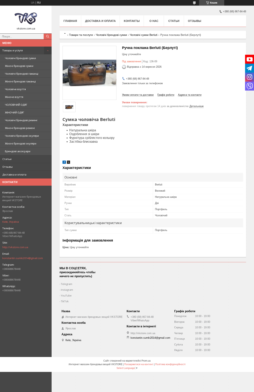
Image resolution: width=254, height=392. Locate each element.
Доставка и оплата (14, 174)
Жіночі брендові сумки (19, 66)
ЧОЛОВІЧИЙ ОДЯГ (16, 104)
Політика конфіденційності (170, 364)
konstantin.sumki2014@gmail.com (22, 258)
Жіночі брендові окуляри (20, 143)
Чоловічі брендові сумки (20, 58)
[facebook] (64, 162)
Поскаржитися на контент (138, 364)
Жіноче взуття (14, 97)
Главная (70, 20)
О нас (153, 20)
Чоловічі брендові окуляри (22, 135)
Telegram (66, 284)
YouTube (66, 295)
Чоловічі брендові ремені (21, 120)
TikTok (65, 301)
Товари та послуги (81, 34)
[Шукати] (48, 36)
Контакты (132, 20)
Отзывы (7, 167)
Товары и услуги (12, 50)
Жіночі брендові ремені (20, 128)
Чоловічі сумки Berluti (143, 34)
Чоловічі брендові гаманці (21, 73)
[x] (68, 162)
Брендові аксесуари (17, 151)
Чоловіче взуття (15, 89)
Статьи (7, 159)
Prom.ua (146, 360)
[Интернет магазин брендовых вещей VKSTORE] (26, 18)
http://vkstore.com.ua (15, 247)
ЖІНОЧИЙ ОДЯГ (14, 112)
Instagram (67, 290)
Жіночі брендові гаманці (20, 81)
